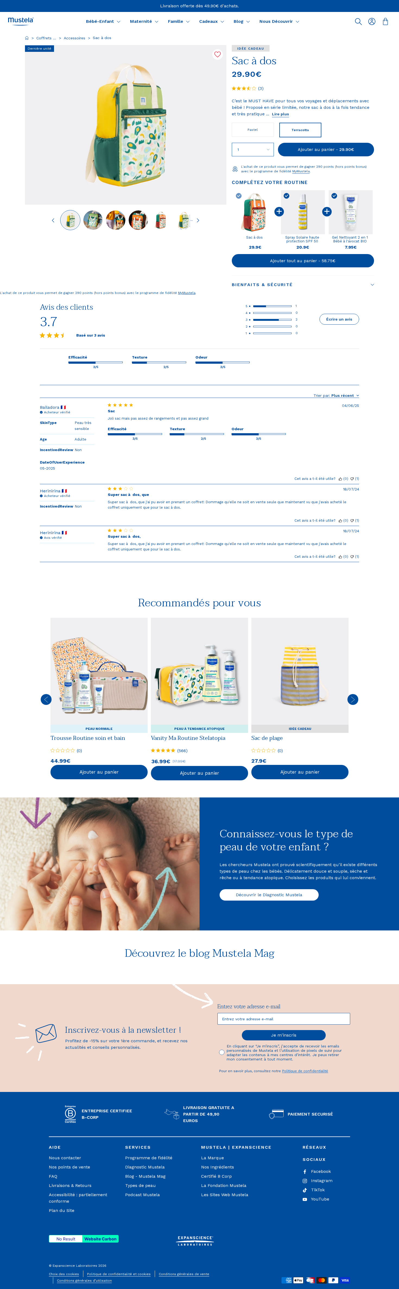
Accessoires (74, 38)
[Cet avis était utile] (340, 478)
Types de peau (140, 1185)
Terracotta (300, 130)
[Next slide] (198, 220)
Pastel (253, 130)
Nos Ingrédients (217, 1167)
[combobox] (336, 395)
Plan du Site (61, 1210)
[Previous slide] (53, 220)
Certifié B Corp (216, 1176)
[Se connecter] (371, 21)
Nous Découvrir (276, 21)
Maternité (141, 21)
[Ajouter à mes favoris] (217, 54)
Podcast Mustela (142, 1194)
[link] (99, 699)
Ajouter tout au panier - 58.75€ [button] (302, 260)
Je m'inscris (283, 1035)
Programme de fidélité (148, 1157)
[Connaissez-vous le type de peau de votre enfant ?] (99, 863)
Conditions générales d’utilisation (84, 1280)
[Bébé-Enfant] (118, 21)
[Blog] (248, 21)
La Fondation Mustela (223, 1185)
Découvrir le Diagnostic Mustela (269, 894)
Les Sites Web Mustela (224, 1194)
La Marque (212, 1157)
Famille (175, 21)
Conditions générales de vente (184, 1274)
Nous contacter (65, 1157)
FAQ (53, 1176)
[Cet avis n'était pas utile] (352, 478)
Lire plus (280, 114)
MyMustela (301, 171)
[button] (358, 21)
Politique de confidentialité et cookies (119, 1274)
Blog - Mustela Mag (145, 1176)
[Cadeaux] (222, 21)
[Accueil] (27, 38)
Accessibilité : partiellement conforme (78, 1198)
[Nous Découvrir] (297, 21)
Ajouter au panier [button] (99, 772)
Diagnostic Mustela (145, 1167)
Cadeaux (208, 21)
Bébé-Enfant (100, 21)
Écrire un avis (339, 319)
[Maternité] (156, 21)
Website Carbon (100, 1239)
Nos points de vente (69, 1167)
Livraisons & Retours (70, 1185)
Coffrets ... (46, 38)
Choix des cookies (64, 1274)
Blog (238, 21)
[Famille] (188, 21)
